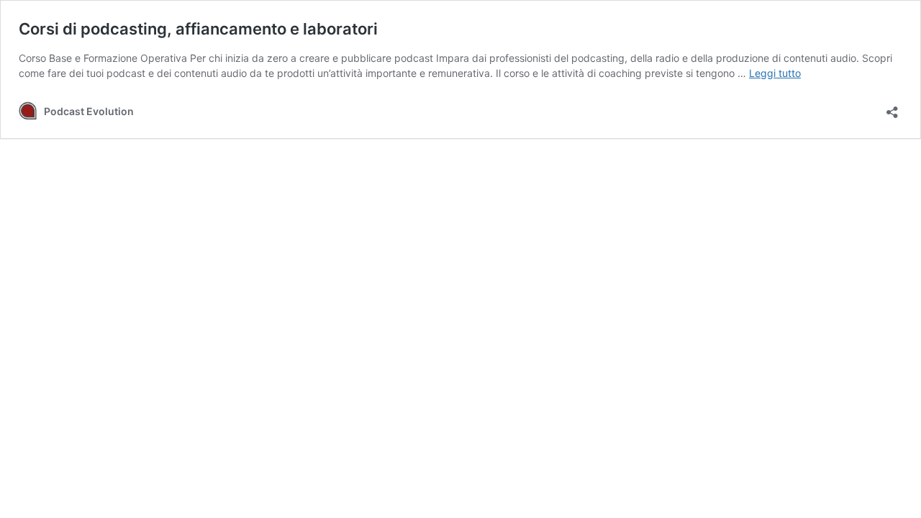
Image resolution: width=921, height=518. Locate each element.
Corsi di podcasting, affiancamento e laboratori (198, 28)
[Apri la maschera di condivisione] (892, 107)
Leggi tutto (775, 73)
